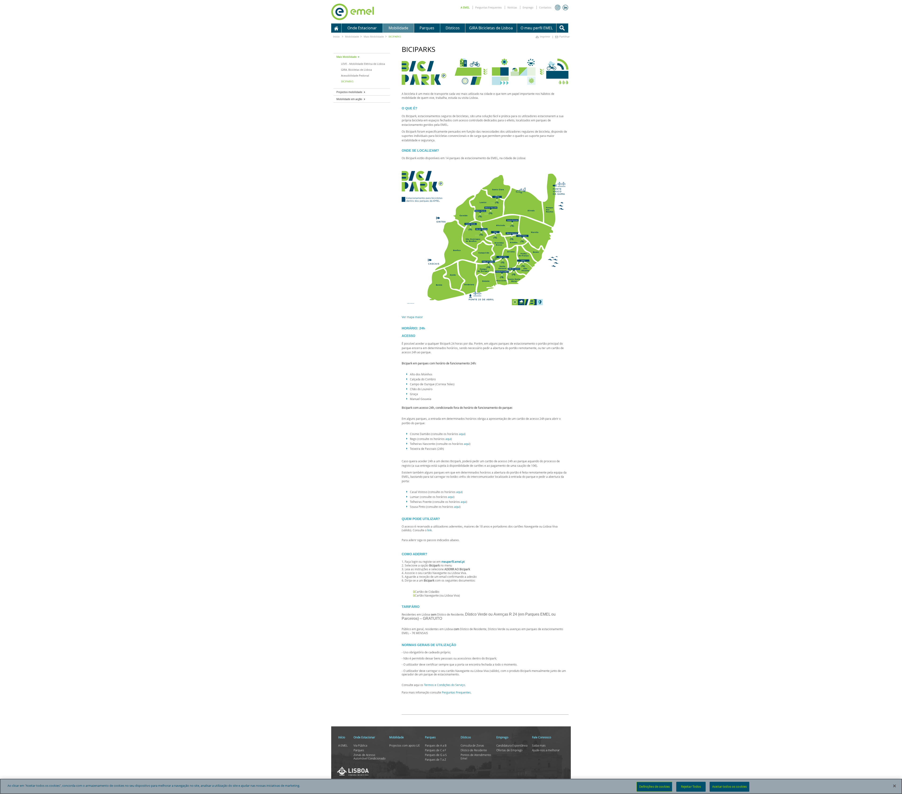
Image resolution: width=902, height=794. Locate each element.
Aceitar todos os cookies (729, 786)
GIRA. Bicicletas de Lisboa (356, 69)
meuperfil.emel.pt (453, 561)
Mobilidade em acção (349, 99)
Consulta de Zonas (472, 745)
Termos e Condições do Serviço (444, 685)
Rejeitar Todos (691, 786)
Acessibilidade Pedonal (355, 75)
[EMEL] (352, 11)
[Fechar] (894, 786)
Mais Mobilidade (346, 56)
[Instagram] (557, 7)
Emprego (528, 7)
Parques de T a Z (435, 759)
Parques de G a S (436, 755)
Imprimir (545, 36)
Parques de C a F (435, 750)
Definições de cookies (654, 786)
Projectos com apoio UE (404, 745)
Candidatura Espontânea (511, 745)
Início (336, 36)
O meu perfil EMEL (537, 28)
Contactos (545, 7)
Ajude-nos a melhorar (546, 750)
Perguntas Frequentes (488, 7)
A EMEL (465, 7)
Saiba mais (539, 745)
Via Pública (360, 745)
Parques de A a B (436, 745)
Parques (359, 750)
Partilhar (564, 36)
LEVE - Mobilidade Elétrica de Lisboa (363, 64)
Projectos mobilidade (349, 92)
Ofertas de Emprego (509, 750)
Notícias (512, 7)
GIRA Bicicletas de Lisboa (491, 28)
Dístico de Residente (474, 750)
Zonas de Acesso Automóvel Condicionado (369, 756)
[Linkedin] (565, 7)
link (429, 530)
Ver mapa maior (412, 317)
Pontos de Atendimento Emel (476, 756)
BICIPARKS (347, 81)
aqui (462, 434)
